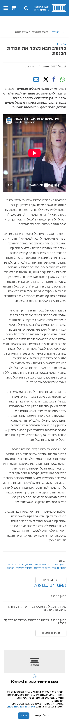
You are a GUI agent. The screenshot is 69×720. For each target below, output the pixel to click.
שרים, (28, 564)
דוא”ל (36, 79)
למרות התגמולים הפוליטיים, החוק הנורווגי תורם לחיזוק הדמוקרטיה (37, 608)
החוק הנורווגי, (58, 564)
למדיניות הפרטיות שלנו (21, 706)
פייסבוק (53, 79)
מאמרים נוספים (51, 633)
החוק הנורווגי (58, 596)
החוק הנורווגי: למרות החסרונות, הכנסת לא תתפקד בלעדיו (35, 622)
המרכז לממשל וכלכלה (20, 568)
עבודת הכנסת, (40, 564)
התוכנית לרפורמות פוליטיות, (49, 568)
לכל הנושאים (51, 580)
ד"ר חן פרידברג (33, 66)
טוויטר (45, 79)
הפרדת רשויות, (15, 564)
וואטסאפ (62, 79)
